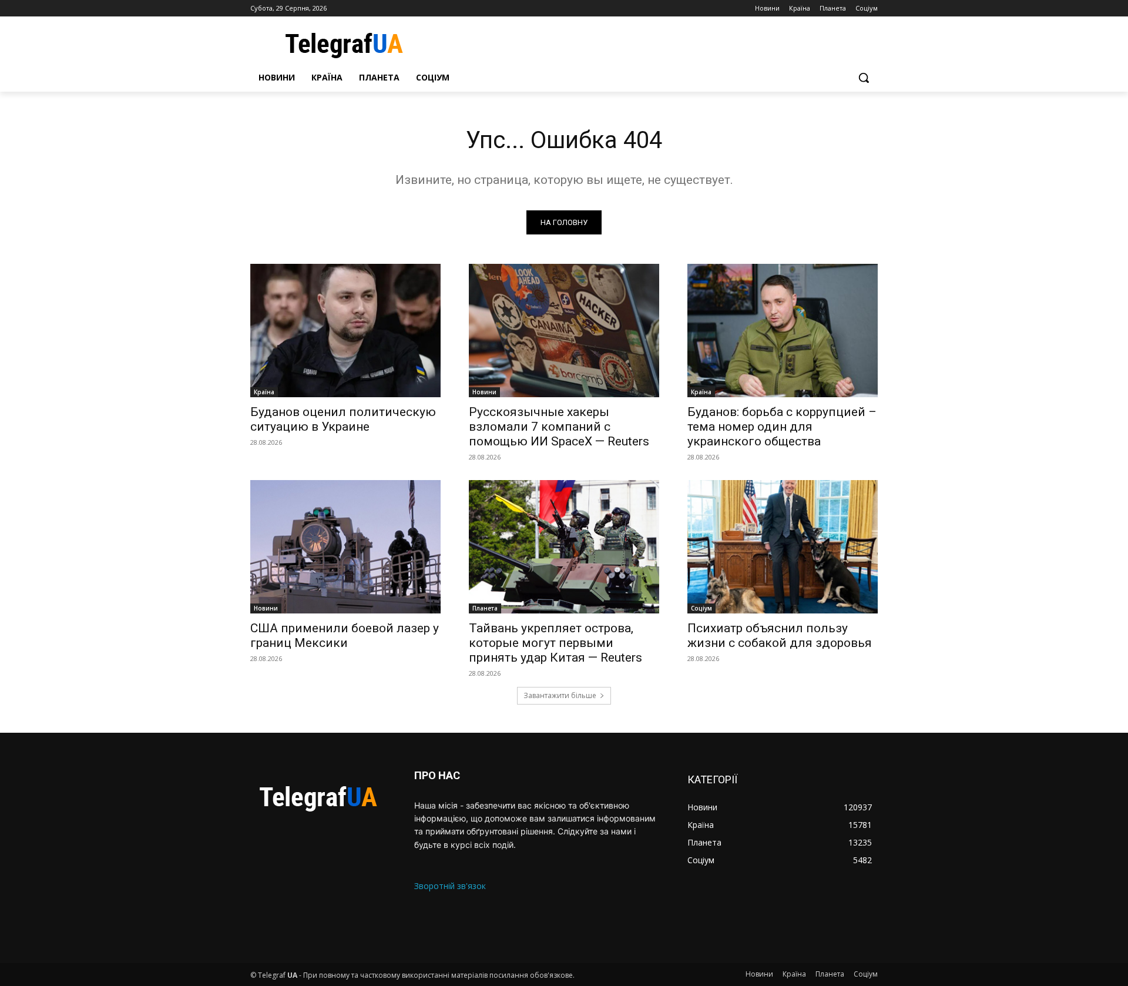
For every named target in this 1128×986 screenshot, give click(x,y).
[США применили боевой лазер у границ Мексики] (345, 546)
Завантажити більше (559, 695)
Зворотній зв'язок (450, 885)
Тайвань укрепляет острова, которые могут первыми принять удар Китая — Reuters (555, 643)
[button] (864, 77)
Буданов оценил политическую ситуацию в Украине (343, 419)
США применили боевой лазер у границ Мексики (344, 635)
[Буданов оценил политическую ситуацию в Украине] (345, 330)
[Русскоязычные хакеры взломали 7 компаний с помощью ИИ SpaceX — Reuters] (564, 330)
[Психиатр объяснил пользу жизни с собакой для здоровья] (782, 546)
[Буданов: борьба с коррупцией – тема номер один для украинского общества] (782, 330)
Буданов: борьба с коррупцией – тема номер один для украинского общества (782, 426)
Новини (484, 392)
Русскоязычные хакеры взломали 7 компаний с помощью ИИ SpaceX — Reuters (559, 426)
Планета (485, 608)
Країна (264, 392)
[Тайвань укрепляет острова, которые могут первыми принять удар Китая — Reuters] (564, 546)
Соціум (701, 608)
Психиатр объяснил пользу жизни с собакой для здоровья (779, 635)
